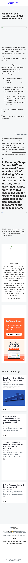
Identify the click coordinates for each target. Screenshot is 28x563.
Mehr (4, 409)
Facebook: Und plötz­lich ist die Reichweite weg (13, 379)
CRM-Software (18, 543)
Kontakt (24, 541)
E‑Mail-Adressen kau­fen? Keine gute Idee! (13, 486)
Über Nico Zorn (6, 541)
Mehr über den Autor (14, 298)
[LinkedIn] (13, 546)
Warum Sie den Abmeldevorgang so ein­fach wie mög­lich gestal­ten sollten (11, 420)
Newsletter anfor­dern (16, 541)
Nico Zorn (14, 264)
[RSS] (14, 549)
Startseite (3, 10)
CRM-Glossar (10, 543)
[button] (4, 3)
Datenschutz (17, 555)
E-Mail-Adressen (15, 10)
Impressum (10, 555)
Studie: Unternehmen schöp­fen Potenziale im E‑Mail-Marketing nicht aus (13, 445)
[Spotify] (13, 548)
